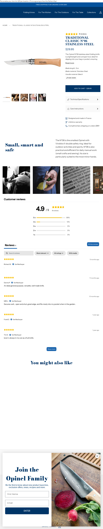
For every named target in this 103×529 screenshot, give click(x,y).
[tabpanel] (51, 302)
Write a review (93, 244)
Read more (69, 63)
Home (5, 25)
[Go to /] (12, 12)
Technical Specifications (79, 99)
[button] (16, 180)
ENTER (27, 510)
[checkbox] (73, 253)
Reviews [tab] (10, 245)
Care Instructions (76, 109)
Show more (51, 349)
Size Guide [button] (72, 78)
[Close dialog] (97, 456)
